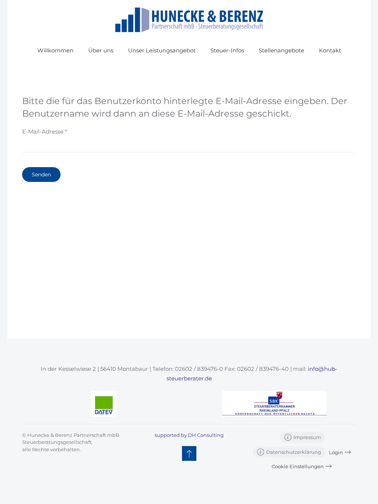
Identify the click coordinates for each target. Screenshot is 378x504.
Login (336, 452)
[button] (189, 453)
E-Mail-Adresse (44, 131)
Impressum (307, 437)
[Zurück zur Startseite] (189, 19)
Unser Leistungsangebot (162, 50)
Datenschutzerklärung (293, 452)
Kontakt (330, 50)
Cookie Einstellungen (298, 466)
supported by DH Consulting (189, 435)
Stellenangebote (281, 50)
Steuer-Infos (227, 50)
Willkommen (55, 50)
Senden (41, 174)
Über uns (100, 50)
